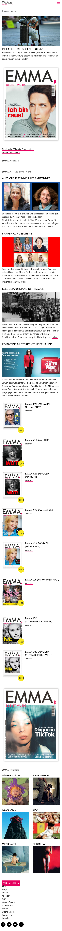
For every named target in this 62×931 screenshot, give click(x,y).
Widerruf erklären (11, 883)
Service (5, 908)
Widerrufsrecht (8, 902)
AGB (4, 899)
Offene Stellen (8, 912)
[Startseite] (31, 3)
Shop (4, 889)
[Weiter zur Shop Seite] (31, 104)
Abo (4, 886)
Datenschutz (7, 905)
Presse (5, 893)
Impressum (7, 915)
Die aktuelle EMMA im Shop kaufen (17, 149)
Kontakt (5, 918)
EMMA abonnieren (10, 152)
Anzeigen (6, 896)
